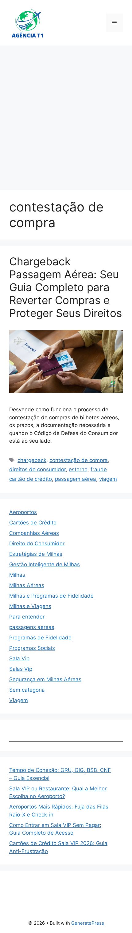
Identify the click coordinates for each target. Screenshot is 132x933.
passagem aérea (75, 479)
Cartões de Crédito (32, 523)
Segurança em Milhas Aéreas (45, 679)
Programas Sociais (32, 648)
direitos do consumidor (37, 469)
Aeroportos (23, 512)
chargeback (31, 460)
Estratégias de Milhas (35, 554)
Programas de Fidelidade (40, 638)
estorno (78, 469)
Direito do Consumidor (36, 543)
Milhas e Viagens (30, 606)
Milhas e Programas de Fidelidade (51, 596)
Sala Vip (19, 658)
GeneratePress (87, 923)
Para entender (27, 617)
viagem (108, 479)
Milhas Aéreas (26, 585)
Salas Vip (20, 669)
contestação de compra (78, 460)
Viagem (18, 700)
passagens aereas (31, 627)
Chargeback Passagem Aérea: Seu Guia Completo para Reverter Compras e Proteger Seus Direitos (65, 287)
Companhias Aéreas (34, 533)
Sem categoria (27, 690)
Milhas (17, 575)
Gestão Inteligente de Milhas (44, 564)
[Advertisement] (66, 115)
